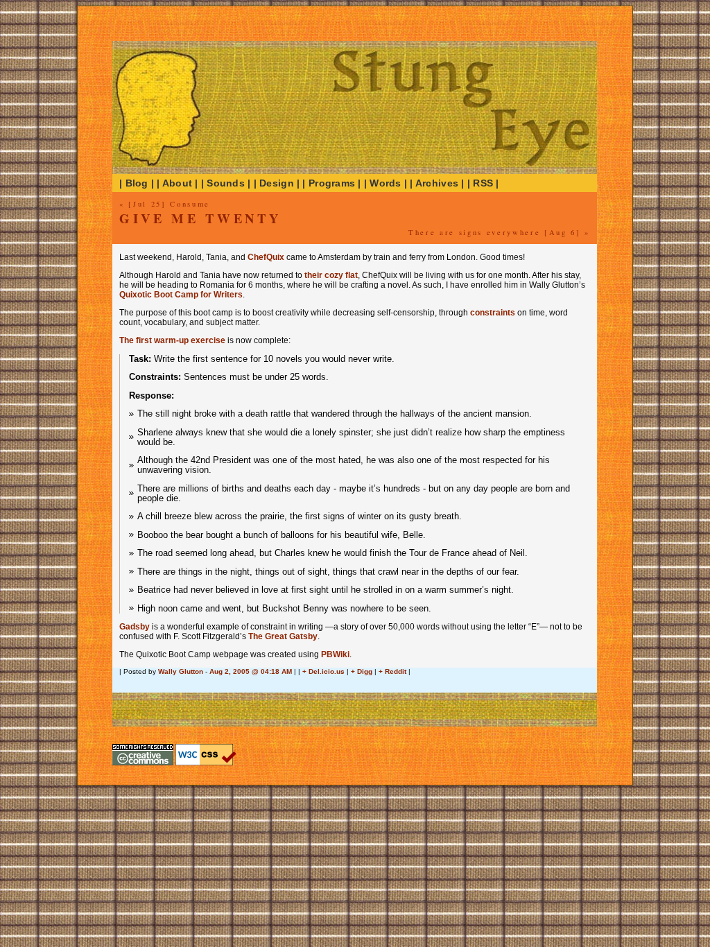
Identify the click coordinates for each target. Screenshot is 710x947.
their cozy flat (331, 275)
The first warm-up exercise (172, 340)
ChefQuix (266, 257)
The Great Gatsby (283, 636)
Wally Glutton (180, 671)
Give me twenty (200, 218)
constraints (492, 313)
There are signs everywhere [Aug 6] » (499, 232)
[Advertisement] (281, 687)
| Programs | (331, 183)
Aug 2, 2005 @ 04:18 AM (250, 671)
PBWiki (335, 654)
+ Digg (361, 671)
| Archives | (437, 183)
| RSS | (483, 183)
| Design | (277, 183)
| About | (177, 183)
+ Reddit (392, 671)
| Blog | (136, 183)
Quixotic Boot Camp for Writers (181, 294)
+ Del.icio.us (323, 671)
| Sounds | (226, 183)
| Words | (386, 183)
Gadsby (134, 627)
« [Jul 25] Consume (164, 204)
